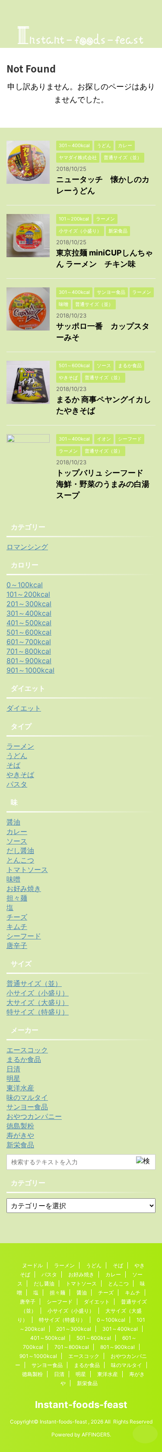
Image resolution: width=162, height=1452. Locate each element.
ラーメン (20, 746)
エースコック (27, 1050)
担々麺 (16, 898)
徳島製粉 (20, 1125)
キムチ (16, 926)
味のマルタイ (27, 1097)
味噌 (13, 879)
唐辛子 (16, 945)
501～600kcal (28, 632)
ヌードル (32, 1265)
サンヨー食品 (27, 1106)
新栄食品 (20, 1144)
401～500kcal (28, 622)
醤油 (13, 822)
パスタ (16, 784)
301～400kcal (28, 613)
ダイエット (23, 708)
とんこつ (20, 860)
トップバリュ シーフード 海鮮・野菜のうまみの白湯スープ (103, 484)
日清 (13, 1069)
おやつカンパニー (34, 1116)
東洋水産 (20, 1087)
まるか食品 (23, 1059)
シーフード (23, 936)
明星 (13, 1078)
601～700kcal (28, 641)
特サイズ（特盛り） (37, 1012)
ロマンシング (27, 546)
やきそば (20, 774)
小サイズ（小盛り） (37, 993)
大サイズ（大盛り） (37, 1002)
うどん (16, 755)
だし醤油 (20, 850)
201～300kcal (28, 603)
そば (13, 765)
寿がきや (20, 1135)
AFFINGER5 (96, 1434)
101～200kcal (28, 594)
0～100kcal (24, 584)
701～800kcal (28, 651)
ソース (16, 841)
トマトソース (27, 869)
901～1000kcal (30, 670)
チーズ (16, 917)
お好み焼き (23, 888)
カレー (16, 831)
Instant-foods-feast (81, 1404)
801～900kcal (28, 660)
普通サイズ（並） (34, 983)
